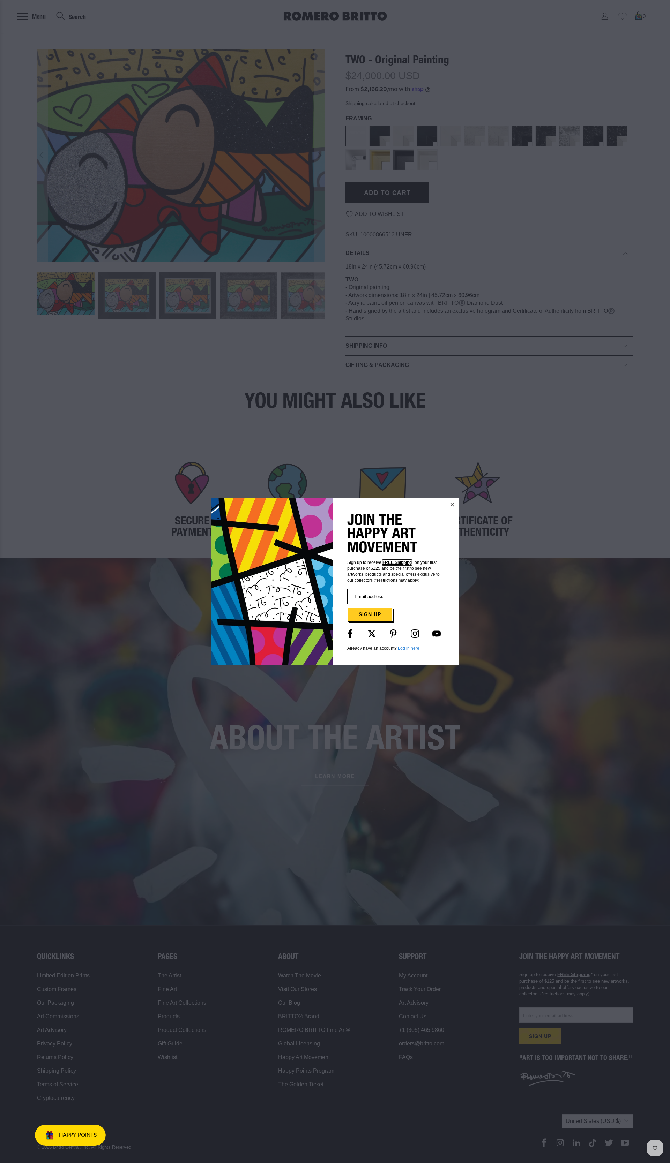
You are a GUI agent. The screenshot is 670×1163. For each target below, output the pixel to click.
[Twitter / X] (371, 633)
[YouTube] (436, 633)
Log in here (408, 648)
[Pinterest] (393, 633)
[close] (452, 504)
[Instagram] (415, 633)
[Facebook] (350, 633)
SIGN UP (370, 614)
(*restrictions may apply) (396, 580)
